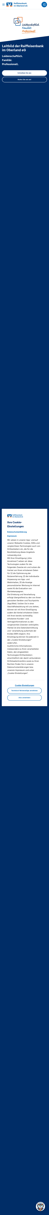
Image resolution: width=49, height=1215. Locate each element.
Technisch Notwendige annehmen (24, 691)
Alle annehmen (24, 698)
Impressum (12, 536)
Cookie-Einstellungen (24, 685)
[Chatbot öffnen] (40, 1206)
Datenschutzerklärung (17, 532)
